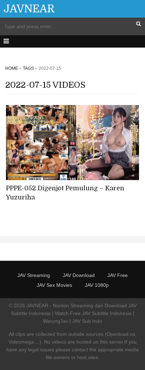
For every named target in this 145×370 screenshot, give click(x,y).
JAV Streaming (33, 275)
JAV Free (117, 275)
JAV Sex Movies (54, 285)
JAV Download (79, 275)
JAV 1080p (97, 285)
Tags (28, 68)
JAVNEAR (29, 9)
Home (11, 68)
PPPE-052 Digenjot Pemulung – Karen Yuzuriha (65, 193)
